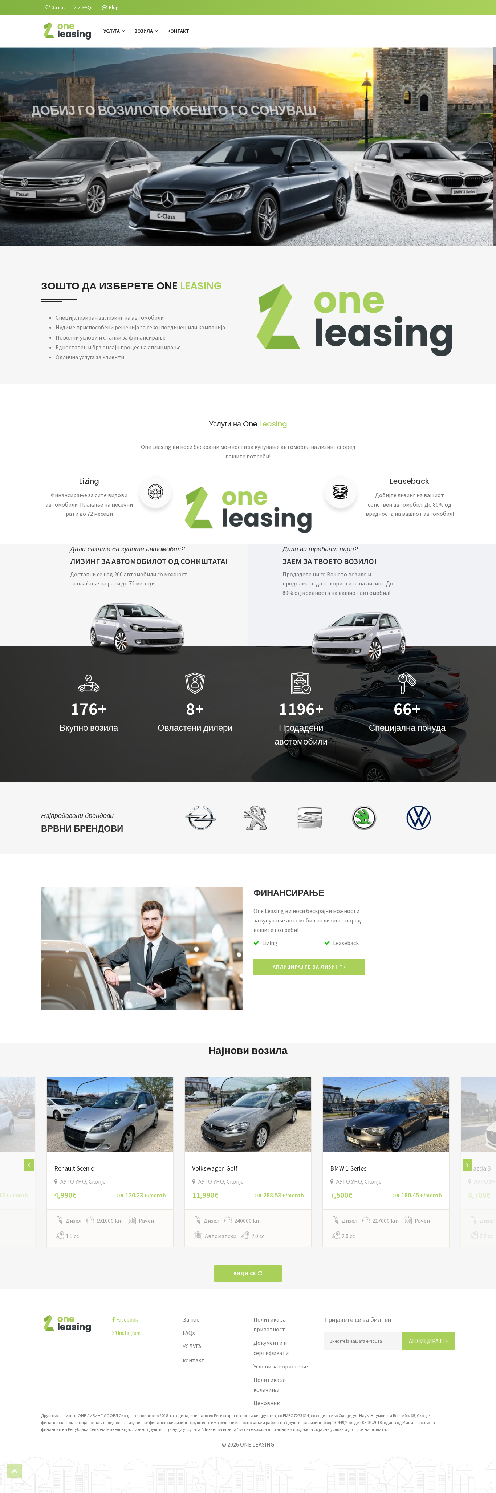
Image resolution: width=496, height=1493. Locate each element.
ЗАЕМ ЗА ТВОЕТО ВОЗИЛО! (329, 561)
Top (14, 1471)
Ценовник (266, 1403)
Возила (144, 31)
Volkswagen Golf (215, 1168)
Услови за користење (280, 1366)
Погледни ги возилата (86, 197)
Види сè (245, 1273)
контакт (178, 31)
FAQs (189, 1332)
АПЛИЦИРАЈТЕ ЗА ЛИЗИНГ (308, 966)
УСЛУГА (112, 31)
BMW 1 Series (348, 1168)
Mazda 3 (479, 1168)
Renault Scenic (74, 1168)
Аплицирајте (428, 1340)
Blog (114, 7)
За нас (191, 1319)
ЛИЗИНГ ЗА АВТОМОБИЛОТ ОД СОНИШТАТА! (149, 561)
